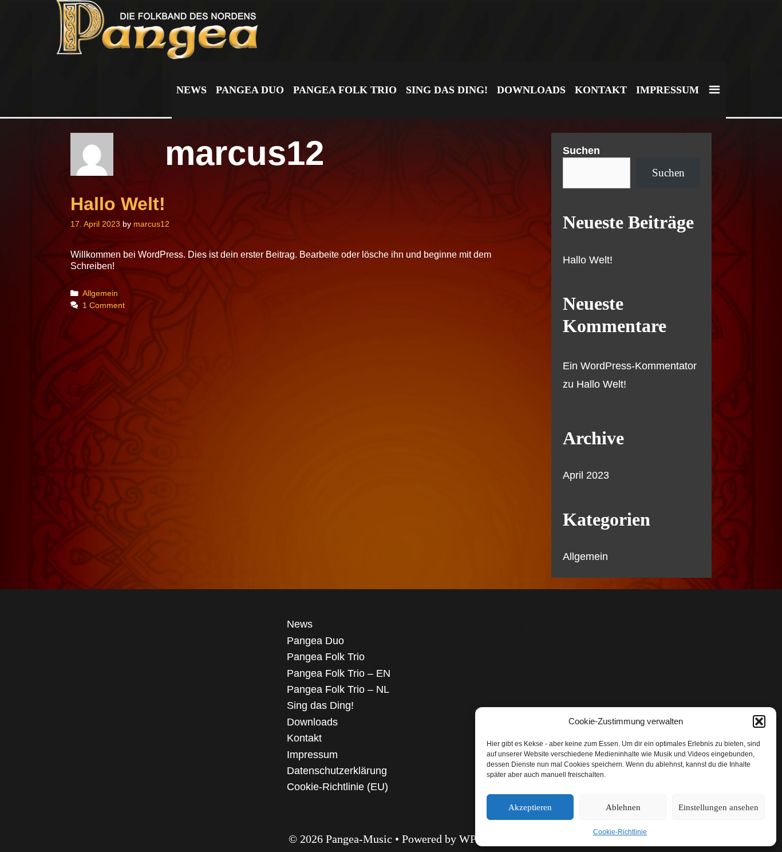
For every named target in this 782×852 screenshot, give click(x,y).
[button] (759, 721)
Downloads (531, 90)
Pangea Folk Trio (345, 90)
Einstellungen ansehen (718, 807)
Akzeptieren (530, 807)
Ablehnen (623, 807)
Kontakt (601, 90)
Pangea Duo (250, 90)
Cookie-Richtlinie (620, 832)
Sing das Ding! (447, 90)
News (191, 90)
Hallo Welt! (117, 204)
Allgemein (100, 293)
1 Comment (103, 305)
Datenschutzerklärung (337, 770)
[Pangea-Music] (160, 30)
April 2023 (586, 475)
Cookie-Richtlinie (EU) (337, 786)
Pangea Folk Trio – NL (338, 689)
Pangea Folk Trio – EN (338, 673)
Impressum (667, 90)
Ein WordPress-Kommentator (630, 366)
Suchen (581, 150)
